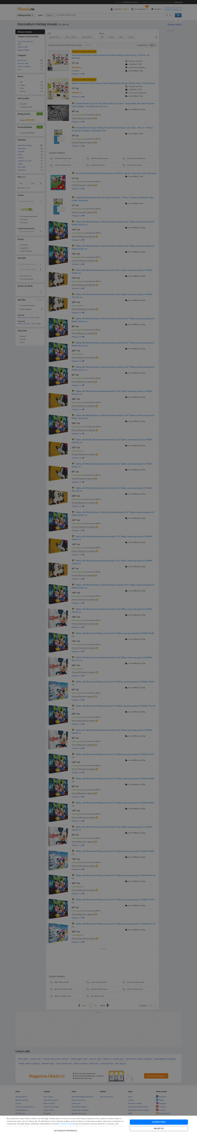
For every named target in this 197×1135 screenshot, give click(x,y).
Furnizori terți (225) (67, 1124)
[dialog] (98, 1125)
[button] (66, 1129)
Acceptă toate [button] (159, 1122)
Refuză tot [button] (159, 1128)
